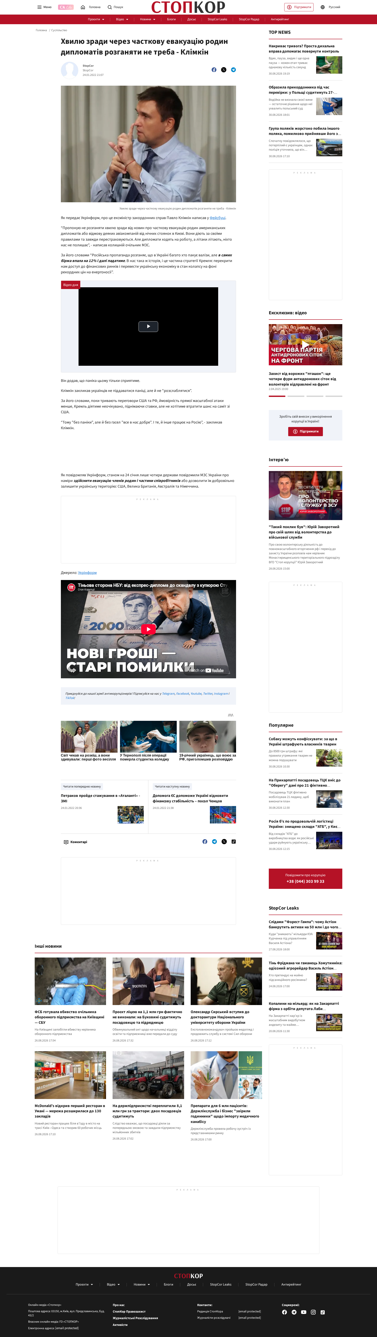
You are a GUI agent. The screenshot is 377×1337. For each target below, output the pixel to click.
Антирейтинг (280, 19)
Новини (145, 19)
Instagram (221, 693)
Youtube (195, 693)
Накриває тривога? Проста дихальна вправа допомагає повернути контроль (304, 48)
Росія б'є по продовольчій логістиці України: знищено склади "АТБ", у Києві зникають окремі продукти (305, 827)
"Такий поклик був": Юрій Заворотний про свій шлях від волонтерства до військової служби (304, 532)
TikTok (69, 698)
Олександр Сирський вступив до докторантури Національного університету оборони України (220, 1017)
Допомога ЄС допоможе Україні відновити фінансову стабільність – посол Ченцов (190, 798)
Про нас (119, 1305)
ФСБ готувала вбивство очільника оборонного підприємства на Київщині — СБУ (69, 1017)
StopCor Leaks (217, 19)
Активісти (120, 1325)
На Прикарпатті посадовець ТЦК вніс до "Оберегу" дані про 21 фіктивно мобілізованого (305, 785)
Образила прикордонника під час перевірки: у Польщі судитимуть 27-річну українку (301, 93)
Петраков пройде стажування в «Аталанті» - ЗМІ (100, 798)
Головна (41, 30)
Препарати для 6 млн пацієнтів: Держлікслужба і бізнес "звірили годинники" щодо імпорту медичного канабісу (225, 1113)
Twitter (207, 693)
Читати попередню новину (82, 786)
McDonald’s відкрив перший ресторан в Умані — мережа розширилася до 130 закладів (70, 1111)
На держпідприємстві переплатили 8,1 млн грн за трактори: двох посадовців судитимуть (147, 1111)
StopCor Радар (249, 19)
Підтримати (302, 7)
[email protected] (67, 1328)
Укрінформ (87, 572)
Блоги (171, 19)
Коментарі (78, 842)
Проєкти (94, 19)
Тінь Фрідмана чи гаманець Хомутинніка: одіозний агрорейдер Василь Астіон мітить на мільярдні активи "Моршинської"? (305, 971)
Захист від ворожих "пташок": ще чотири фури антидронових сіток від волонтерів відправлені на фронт (302, 379)
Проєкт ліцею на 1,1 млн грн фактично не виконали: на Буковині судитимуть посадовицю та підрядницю (147, 1017)
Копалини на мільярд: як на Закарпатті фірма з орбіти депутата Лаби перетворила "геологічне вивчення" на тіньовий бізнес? (304, 1011)
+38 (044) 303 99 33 (305, 882)
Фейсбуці (217, 218)
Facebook (182, 693)
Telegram (168, 693)
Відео (120, 19)
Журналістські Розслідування (135, 1318)
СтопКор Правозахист (129, 1312)
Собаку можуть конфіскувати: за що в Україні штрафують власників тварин (303, 741)
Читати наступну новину (172, 786)
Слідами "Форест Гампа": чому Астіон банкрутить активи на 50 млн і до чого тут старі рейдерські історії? (303, 927)
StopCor (88, 66)
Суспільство (59, 30)
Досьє (191, 19)
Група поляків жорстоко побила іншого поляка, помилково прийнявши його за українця (304, 134)
